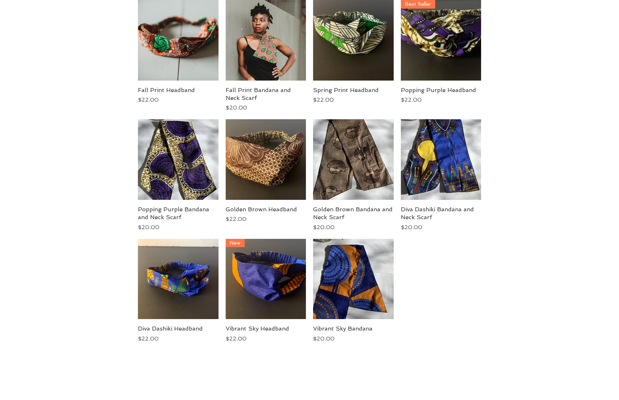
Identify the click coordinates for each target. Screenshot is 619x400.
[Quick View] (178, 40)
